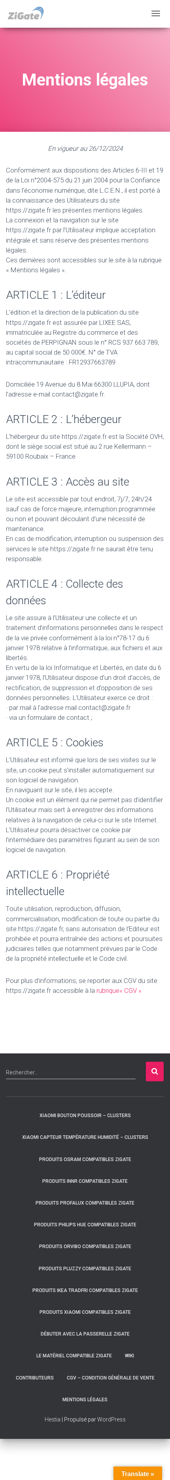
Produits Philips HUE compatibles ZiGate (85, 1225)
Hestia (52, 1419)
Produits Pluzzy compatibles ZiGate (85, 1268)
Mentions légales (85, 1399)
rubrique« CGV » (119, 990)
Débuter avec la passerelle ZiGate (85, 1334)
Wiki (129, 1356)
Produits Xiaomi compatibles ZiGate (85, 1312)
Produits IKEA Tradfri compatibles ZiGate (85, 1290)
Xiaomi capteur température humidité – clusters (85, 1137)
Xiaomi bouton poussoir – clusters (85, 1115)
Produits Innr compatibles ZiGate (85, 1181)
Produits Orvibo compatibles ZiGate (85, 1246)
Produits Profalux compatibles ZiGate (85, 1203)
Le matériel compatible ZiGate (74, 1356)
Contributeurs (35, 1378)
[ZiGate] (25, 14)
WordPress (111, 1419)
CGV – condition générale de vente (111, 1378)
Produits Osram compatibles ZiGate (85, 1159)
